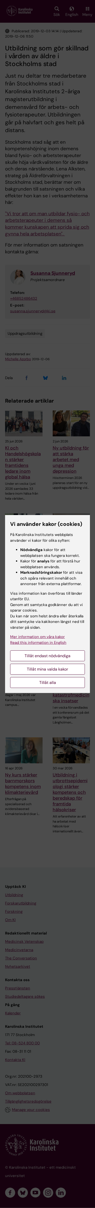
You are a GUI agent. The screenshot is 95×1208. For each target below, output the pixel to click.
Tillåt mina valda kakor (47, 669)
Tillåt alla (47, 682)
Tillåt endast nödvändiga (47, 655)
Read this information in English (38, 642)
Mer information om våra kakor (37, 636)
